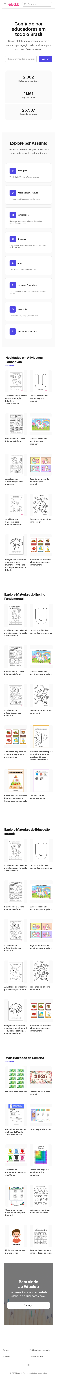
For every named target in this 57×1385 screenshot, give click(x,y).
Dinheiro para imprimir (16, 1092)
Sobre (6, 1350)
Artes (19, 263)
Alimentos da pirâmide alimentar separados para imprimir (40, 562)
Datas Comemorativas (27, 193)
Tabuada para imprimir (40, 1129)
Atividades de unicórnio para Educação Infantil (13, 522)
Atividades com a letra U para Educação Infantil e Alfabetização (15, 633)
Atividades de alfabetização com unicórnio (14, 481)
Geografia (22, 309)
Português (22, 171)
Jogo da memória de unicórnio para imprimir (39, 481)
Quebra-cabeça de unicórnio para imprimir (38, 441)
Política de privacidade (40, 1350)
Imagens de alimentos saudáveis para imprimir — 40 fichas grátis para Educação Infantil (16, 564)
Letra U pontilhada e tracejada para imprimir (39, 398)
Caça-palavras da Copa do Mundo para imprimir (15, 1212)
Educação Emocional (27, 331)
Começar (28, 1305)
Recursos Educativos (27, 285)
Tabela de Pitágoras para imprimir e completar (39, 1172)
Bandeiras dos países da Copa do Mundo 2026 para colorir (15, 1132)
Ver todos (9, 366)
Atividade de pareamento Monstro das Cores (15, 1172)
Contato (6, 1356)
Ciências (21, 239)
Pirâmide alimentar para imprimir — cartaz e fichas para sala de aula (15, 798)
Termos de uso (36, 1356)
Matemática (23, 215)
